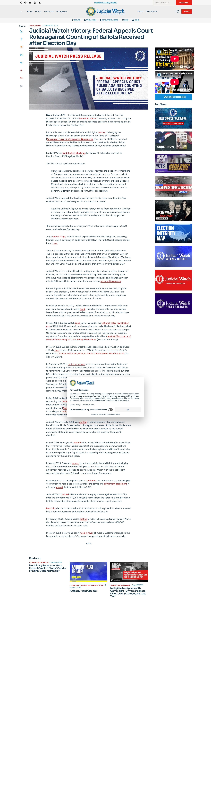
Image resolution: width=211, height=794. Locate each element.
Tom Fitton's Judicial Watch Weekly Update (87, 585)
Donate (187, 11)
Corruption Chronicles (39, 562)
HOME (137, 20)
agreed (75, 463)
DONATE (77, 20)
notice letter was (76, 364)
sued (56, 350)
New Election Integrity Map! (105, 3)
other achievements (111, 281)
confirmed (91, 480)
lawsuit (59, 487)
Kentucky (51, 508)
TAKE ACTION (91, 20)
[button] (20, 11)
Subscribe (183, 2)
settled (82, 421)
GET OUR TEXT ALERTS (110, 20)
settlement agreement (115, 483)
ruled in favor (86, 532)
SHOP (126, 20)
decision (66, 401)
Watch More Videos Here (175, 97)
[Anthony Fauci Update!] (88, 572)
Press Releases (36, 26)
